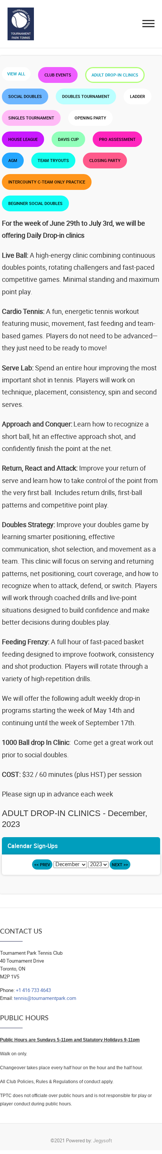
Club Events (57, 75)
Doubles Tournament (86, 96)
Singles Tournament (31, 118)
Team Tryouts (53, 160)
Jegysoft (102, 1140)
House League (23, 139)
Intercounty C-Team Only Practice (46, 182)
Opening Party (90, 118)
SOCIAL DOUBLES (25, 96)
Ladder (137, 96)
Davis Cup (68, 139)
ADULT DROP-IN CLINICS (115, 75)
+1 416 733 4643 (33, 990)
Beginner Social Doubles (35, 203)
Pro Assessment (117, 139)
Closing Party (105, 160)
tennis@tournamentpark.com (45, 998)
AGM (12, 160)
